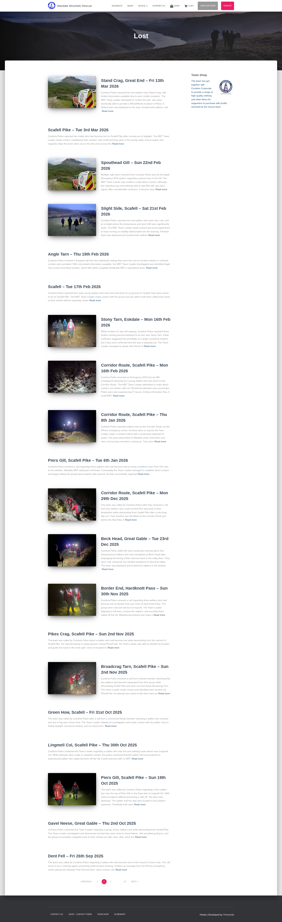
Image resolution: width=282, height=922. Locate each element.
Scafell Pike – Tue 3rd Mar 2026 (78, 130)
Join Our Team (207, 6)
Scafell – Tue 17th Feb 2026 (74, 286)
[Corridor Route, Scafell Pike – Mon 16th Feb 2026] (72, 377)
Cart (191, 6)
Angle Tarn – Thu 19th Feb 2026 (78, 254)
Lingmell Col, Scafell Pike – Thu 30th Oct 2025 (92, 745)
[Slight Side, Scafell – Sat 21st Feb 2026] (72, 220)
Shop (177, 6)
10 (125, 881)
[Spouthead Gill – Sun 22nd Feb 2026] (72, 174)
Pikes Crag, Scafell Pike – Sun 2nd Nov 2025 (91, 634)
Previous (87, 881)
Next (133, 881)
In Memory (119, 914)
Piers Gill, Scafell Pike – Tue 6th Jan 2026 (88, 460)
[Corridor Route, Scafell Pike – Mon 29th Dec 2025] (72, 504)
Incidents (117, 6)
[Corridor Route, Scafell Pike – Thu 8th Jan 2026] (72, 426)
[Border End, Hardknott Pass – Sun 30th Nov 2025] (72, 600)
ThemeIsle (228, 914)
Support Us (158, 6)
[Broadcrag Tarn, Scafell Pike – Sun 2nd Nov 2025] (72, 678)
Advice (142, 6)
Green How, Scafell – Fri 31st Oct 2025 (85, 712)
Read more (107, 111)
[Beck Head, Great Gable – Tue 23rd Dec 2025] (72, 550)
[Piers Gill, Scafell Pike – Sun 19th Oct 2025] (72, 789)
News (130, 6)
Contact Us (56, 914)
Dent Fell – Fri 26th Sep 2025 (75, 856)
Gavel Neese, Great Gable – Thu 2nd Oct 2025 (92, 823)
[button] (147, 6)
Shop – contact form (80, 914)
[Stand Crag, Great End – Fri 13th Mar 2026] (72, 92)
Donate (228, 6)
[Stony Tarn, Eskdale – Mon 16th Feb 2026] (72, 331)
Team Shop (103, 914)
